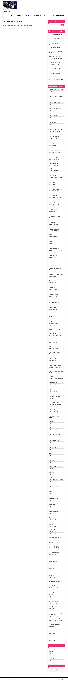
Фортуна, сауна (53, 606)
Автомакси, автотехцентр (55, 159)
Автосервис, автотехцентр (55, 197)
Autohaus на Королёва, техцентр (56, 89)
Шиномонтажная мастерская (56, 626)
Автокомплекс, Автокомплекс (56, 147)
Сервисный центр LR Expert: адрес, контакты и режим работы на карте (56, 539)
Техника (44, 15)
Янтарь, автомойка (54, 635)
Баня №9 (52, 245)
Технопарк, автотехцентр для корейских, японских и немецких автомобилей (55, 581)
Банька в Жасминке (54, 236)
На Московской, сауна (54, 440)
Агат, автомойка (53, 209)
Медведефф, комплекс (54, 411)
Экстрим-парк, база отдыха (55, 631)
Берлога (52, 271)
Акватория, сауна (53, 213)
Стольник (52, 568)
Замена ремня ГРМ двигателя (56, 62)
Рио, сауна (52, 504)
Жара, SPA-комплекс (54, 323)
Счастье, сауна (53, 573)
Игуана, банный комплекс (55, 342)
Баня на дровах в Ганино (55, 248)
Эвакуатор (52, 628)
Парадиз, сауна (53, 472)
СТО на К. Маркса (53, 561)
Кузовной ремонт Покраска (55, 365)
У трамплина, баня (54, 599)
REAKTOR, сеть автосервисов (56, 129)
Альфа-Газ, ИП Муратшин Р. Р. (56, 219)
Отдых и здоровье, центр (55, 466)
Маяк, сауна (52, 409)
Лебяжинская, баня (54, 382)
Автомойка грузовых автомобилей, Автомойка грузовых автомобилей (56, 167)
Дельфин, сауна (53, 309)
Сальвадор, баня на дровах (55, 519)
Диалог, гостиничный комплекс (56, 311)
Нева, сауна (52, 449)
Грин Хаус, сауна (53, 296)
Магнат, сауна (53, 389)
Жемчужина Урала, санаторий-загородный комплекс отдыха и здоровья (56, 329)
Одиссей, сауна (53, 460)
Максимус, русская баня (55, 396)
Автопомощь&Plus (54, 175)
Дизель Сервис (53, 314)
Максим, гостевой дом (54, 391)
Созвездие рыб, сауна (54, 552)
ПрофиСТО (52, 491)
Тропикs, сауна (53, 594)
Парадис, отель (53, 474)
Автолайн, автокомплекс (55, 157)
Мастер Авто (52, 398)
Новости (19, 15)
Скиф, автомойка (53, 549)
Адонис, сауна (53, 211)
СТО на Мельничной (54, 563)
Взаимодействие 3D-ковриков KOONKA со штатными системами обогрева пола (55, 51)
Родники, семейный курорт (55, 513)
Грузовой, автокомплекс (55, 298)
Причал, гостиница (54, 484)
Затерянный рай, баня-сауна (56, 335)
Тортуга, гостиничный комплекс (56, 592)
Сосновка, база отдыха (54, 554)
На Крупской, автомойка (55, 438)
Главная (13, 15)
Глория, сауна (53, 282)
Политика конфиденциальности (56, 479)
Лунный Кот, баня (53, 384)
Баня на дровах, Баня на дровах (56, 250)
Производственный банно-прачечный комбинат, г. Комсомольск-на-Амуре (56, 488)
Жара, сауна (52, 325)
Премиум (52, 481)
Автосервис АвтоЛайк (54, 195)
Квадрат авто (53, 358)
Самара (51, 522)
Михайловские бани (54, 429)
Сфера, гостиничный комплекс (56, 570)
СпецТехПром (53, 556)
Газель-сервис (53, 276)
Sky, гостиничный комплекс (55, 131)
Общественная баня (54, 455)
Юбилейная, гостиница (54, 633)
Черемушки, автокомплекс (55, 624)
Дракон (51, 318)
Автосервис (52, 182)
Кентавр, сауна (53, 360)
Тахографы (52, 575)
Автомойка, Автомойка (54, 170)
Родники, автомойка (54, 506)
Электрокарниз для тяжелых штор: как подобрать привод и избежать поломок (55, 40)
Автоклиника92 (53, 145)
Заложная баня (53, 333)
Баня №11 (52, 241)
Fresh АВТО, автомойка (55, 102)
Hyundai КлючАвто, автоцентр (56, 110)
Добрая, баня (53, 316)
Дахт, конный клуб (53, 304)
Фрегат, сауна (53, 610)
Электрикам (51, 15)
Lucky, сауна (52, 117)
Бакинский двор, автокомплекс (56, 226)
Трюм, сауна (52, 596)
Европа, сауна (53, 321)
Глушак (51, 284)
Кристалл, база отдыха (54, 362)
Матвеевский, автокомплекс (55, 404)
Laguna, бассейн (53, 115)
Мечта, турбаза (53, 427)
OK (61, 679)
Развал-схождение (54, 496)
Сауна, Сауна (53, 529)
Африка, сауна (53, 222)
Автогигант (52, 143)
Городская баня (53, 289)
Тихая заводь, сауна (54, 587)
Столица (52, 566)
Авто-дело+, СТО (53, 138)
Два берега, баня (53, 307)
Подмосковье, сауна (54, 477)
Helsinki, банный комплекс (55, 108)
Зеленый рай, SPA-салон (55, 340)
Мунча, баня (52, 432)
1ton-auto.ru (8, 10)
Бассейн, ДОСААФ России (55, 259)
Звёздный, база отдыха (55, 337)
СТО (51, 559)
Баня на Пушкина (53, 255)
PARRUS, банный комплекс (55, 122)
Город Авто (52, 287)
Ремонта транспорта (27, 15)
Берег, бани (52, 265)
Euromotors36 (53, 100)
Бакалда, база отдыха (54, 224)
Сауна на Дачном (53, 524)
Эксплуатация (37, 15)
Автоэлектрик (53, 206)
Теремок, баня (53, 577)
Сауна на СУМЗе (53, 526)
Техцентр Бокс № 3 (54, 585)
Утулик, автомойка (54, 601)
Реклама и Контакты (54, 498)
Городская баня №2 (54, 291)
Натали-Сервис (53, 447)
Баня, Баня (52, 257)
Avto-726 (52, 91)
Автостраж (52, 202)
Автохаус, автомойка (54, 204)
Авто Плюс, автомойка (54, 136)
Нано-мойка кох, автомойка (55, 442)
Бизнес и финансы (60, 15)
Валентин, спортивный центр (56, 274)
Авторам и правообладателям (56, 177)
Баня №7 (52, 243)
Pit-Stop (51, 124)
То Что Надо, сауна (54, 589)
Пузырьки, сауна (53, 493)
